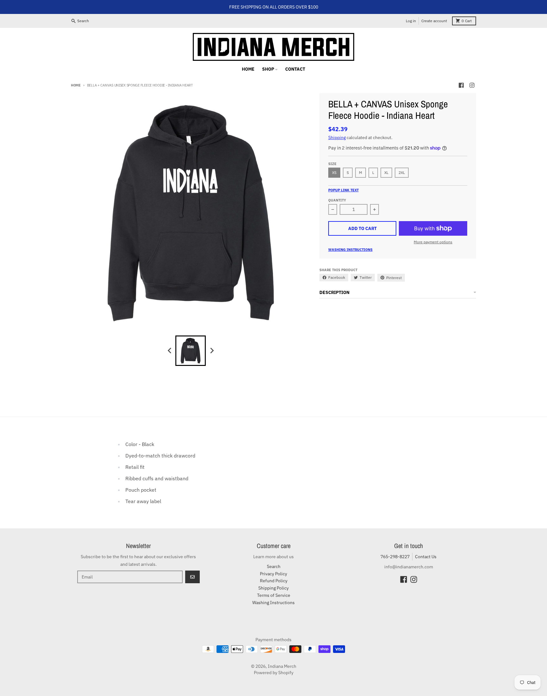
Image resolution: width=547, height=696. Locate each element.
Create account (434, 20)
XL (386, 172)
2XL (402, 172)
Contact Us (426, 556)
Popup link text (343, 190)
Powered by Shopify (273, 672)
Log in (411, 20)
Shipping (337, 137)
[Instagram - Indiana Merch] (472, 85)
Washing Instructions (350, 249)
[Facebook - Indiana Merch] (461, 85)
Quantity (337, 200)
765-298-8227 (395, 556)
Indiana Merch (282, 666)
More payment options (433, 241)
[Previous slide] (169, 350)
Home (76, 85)
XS (334, 172)
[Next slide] (211, 350)
